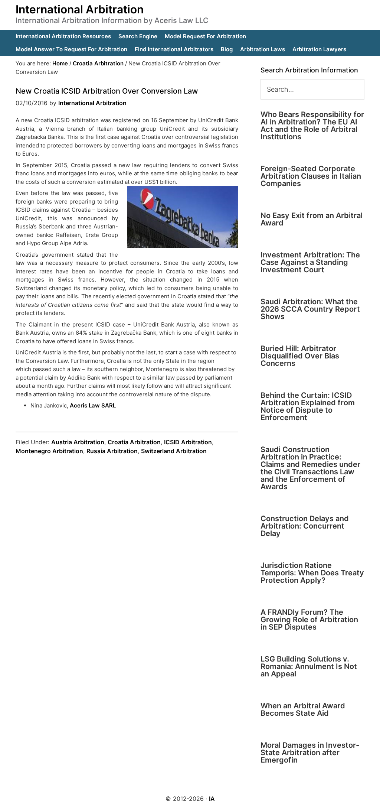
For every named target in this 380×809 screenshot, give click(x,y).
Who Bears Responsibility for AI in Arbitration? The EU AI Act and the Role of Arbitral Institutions (312, 125)
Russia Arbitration (112, 451)
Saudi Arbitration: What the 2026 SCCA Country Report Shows (310, 309)
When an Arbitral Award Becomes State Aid (303, 709)
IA (212, 798)
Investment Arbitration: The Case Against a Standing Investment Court (310, 262)
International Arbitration (80, 9)
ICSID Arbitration (188, 442)
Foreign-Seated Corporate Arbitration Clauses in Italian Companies (311, 176)
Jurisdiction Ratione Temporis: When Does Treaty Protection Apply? (312, 573)
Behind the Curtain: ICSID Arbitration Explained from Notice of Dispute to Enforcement (308, 406)
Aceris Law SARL (93, 405)
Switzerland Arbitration (174, 451)
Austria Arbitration (77, 442)
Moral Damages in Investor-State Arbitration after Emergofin (310, 752)
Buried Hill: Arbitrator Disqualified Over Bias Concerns (300, 356)
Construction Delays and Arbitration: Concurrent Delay (305, 526)
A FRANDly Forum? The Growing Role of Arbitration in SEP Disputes (309, 619)
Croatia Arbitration (134, 442)
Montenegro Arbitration (49, 451)
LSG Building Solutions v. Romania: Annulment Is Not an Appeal (309, 666)
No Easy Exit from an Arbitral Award (312, 219)
